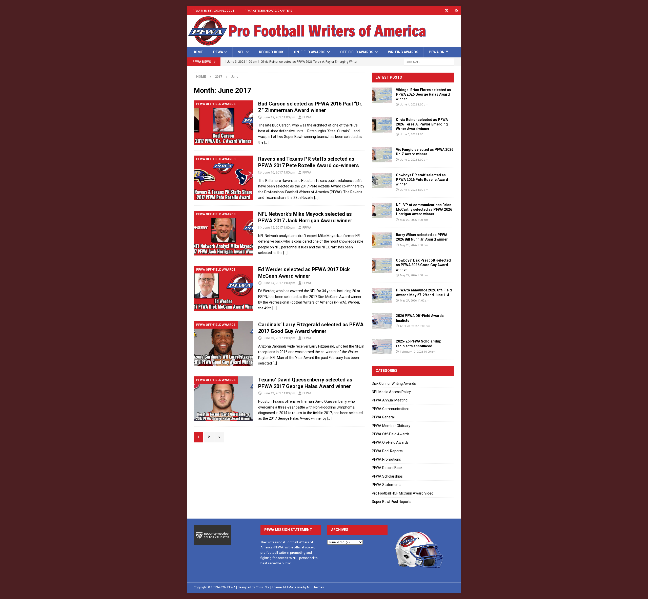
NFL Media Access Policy (391, 392)
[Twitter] (446, 10)
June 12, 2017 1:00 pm (279, 393)
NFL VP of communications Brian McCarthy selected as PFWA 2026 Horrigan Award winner (424, 209)
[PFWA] (324, 44)
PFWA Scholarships (387, 476)
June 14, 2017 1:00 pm (279, 283)
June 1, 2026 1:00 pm (414, 189)
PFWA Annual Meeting (390, 400)
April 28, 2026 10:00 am (415, 326)
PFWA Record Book (387, 468)
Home (197, 52)
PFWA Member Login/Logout (213, 10)
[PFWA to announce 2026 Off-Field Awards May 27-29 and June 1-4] (382, 295)
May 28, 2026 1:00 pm (414, 245)
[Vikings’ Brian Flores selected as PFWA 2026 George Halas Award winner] (382, 95)
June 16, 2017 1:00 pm (279, 172)
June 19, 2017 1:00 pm (279, 117)
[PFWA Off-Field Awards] (223, 122)
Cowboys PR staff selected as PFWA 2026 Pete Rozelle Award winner (422, 179)
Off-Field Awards (356, 52)
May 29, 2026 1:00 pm (414, 220)
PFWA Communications (391, 409)
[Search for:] (429, 62)
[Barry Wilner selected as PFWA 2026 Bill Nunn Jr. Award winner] (382, 240)
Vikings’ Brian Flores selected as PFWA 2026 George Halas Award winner (423, 94)
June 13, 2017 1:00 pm (279, 338)
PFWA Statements (386, 485)
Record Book (271, 52)
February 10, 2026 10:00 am (418, 351)
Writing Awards (403, 52)
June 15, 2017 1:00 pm (279, 227)
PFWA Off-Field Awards (391, 434)
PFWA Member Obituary (391, 426)
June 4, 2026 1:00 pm (414, 104)
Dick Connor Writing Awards (394, 383)
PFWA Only (438, 52)
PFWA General (383, 417)
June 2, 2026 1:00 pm (414, 159)
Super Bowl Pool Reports (391, 502)
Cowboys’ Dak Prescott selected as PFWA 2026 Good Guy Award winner (423, 264)
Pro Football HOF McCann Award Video (402, 493)
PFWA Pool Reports (387, 451)
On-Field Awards (310, 52)
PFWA (218, 52)
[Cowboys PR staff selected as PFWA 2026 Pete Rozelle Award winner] (382, 180)
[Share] (456, 10)
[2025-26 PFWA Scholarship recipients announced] (382, 346)
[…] (266, 142)
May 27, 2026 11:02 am (414, 300)
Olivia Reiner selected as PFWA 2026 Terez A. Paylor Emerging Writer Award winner (422, 124)
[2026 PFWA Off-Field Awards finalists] (382, 321)
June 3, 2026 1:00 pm (414, 134)
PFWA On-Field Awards (390, 442)
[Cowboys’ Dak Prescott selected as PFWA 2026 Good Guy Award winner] (382, 265)
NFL (241, 52)
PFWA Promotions (386, 459)
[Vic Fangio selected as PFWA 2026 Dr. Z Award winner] (382, 154)
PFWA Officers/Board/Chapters (268, 10)
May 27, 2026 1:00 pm (414, 275)
